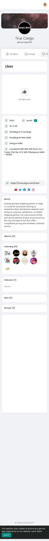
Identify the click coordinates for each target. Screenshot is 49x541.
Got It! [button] (6, 535)
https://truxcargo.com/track (25, 183)
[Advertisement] (24, 339)
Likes (6, 298)
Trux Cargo (24, 38)
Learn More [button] (36, 531)
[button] (45, 5)
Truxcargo (26, 132)
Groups (7, 308)
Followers (8, 280)
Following (8, 247)
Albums (8, 236)
